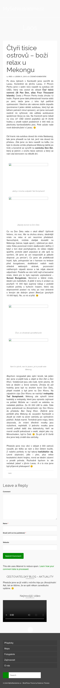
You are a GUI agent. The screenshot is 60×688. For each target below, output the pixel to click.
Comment (6, 491)
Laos (10, 473)
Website (6, 542)
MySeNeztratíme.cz (23, 8)
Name (5, 523)
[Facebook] (30, 629)
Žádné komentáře (38, 76)
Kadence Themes (43, 683)
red (10, 76)
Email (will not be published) (14, 533)
